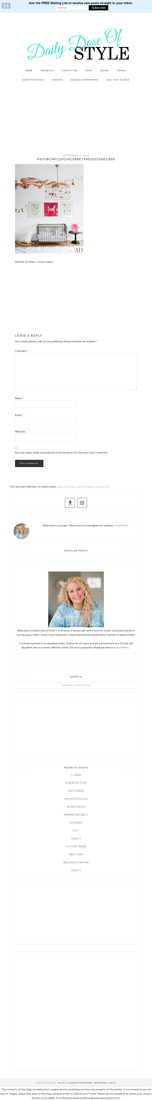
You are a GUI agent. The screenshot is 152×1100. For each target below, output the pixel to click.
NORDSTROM (76, 806)
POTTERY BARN (76, 846)
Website (20, 431)
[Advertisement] (76, 112)
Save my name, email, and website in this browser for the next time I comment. (61, 452)
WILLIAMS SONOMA (76, 862)
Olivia (61, 1083)
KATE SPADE (76, 790)
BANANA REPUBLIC (76, 814)
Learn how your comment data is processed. (83, 486)
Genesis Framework (80, 1083)
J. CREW (76, 774)
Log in (112, 1083)
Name (19, 398)
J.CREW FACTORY (76, 782)
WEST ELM (76, 854)
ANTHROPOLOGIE (76, 798)
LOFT (76, 830)
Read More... (123, 647)
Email (19, 414)
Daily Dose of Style (76, 43)
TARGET (76, 838)
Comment (22, 350)
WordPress (100, 1083)
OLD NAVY (76, 822)
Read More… (122, 525)
